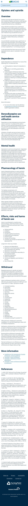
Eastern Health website (14, 489)
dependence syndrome (11, 106)
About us (5, 475)
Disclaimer (9, 478)
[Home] (14, 1)
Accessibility (21, 475)
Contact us (18, 478)
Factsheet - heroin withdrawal (12, 357)
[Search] (25, 1)
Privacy (13, 475)
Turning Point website (14, 483)
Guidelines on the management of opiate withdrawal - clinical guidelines (14, 355)
